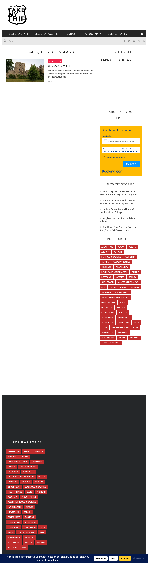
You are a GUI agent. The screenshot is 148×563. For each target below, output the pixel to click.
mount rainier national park (115, 297)
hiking (113, 287)
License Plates (117, 33)
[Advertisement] (89, 14)
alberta (132, 247)
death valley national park (114, 272)
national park (108, 302)
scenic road (107, 322)
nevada (123, 302)
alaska (121, 247)
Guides (71, 33)
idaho (123, 287)
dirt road (106, 277)
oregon (121, 307)
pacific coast (107, 312)
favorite (120, 277)
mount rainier (122, 292)
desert (135, 272)
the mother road (120, 327)
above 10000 (107, 247)
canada (105, 262)
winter (122, 338)
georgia (132, 277)
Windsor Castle (59, 66)
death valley (122, 267)
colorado (106, 267)
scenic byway (107, 317)
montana (106, 292)
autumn (118, 252)
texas (104, 327)
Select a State (19, 33)
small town (123, 322)
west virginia (107, 338)
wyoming (134, 338)
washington (107, 332)
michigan (134, 287)
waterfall (123, 332)
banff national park (111, 257)
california (130, 257)
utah (135, 327)
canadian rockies (121, 262)
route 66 (123, 312)
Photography (91, 33)
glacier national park (128, 282)
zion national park (110, 343)
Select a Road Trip (47, 33)
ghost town (107, 282)
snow (136, 322)
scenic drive (124, 317)
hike (103, 287)
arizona (105, 252)
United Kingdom (55, 61)
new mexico (107, 307)
